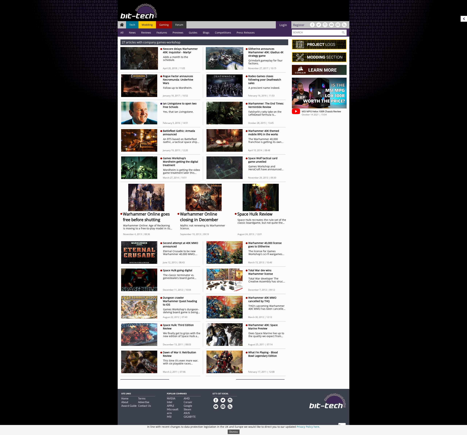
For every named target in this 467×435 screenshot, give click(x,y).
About (124, 402)
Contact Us (144, 406)
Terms (141, 398)
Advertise (143, 402)
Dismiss (233, 431)
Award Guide (129, 406)
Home (124, 398)
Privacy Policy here (308, 426)
